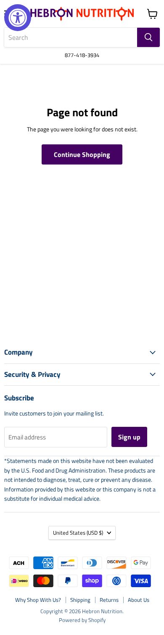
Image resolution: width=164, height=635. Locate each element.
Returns (109, 600)
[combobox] (70, 37)
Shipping (80, 600)
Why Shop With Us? (38, 600)
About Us (138, 600)
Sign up (129, 437)
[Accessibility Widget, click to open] (17, 17)
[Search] (148, 37)
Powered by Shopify (82, 620)
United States (78, 532)
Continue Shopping (82, 154)
